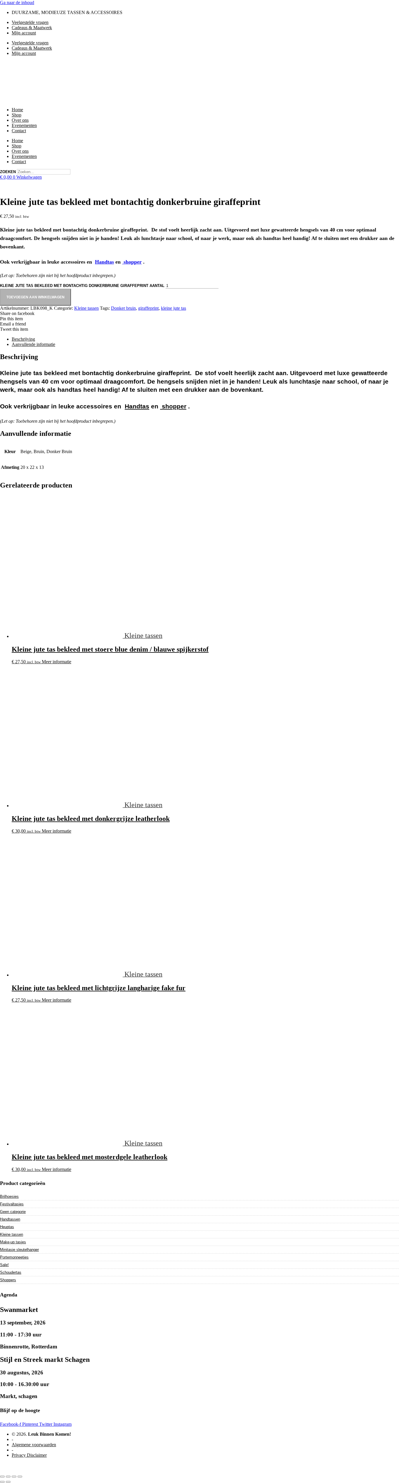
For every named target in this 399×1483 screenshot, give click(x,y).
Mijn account (24, 32)
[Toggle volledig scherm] (8, 1476)
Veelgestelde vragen (30, 22)
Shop (16, 114)
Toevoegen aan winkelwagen (35, 297)
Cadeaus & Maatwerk (32, 27)
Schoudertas (10, 1272)
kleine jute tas (173, 308)
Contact (19, 130)
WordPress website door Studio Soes (34, 1465)
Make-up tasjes (13, 1242)
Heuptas (7, 1227)
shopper (132, 262)
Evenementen (24, 125)
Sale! (4, 1265)
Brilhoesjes (9, 1196)
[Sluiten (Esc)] (20, 1476)
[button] (199, 313)
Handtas (104, 262)
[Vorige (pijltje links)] (2, 1482)
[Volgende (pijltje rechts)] (8, 1482)
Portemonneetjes (14, 1257)
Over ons (20, 120)
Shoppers (8, 1280)
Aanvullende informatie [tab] (33, 344)
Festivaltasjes (12, 1204)
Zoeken (8, 172)
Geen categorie (13, 1211)
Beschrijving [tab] (23, 339)
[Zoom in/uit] (2, 1476)
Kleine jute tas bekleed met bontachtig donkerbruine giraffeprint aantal (82, 285)
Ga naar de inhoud (17, 2)
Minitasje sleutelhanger (19, 1249)
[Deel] (14, 1476)
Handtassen (10, 1219)
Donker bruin (123, 308)
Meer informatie (56, 661)
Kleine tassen (86, 308)
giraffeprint (148, 308)
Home (17, 109)
